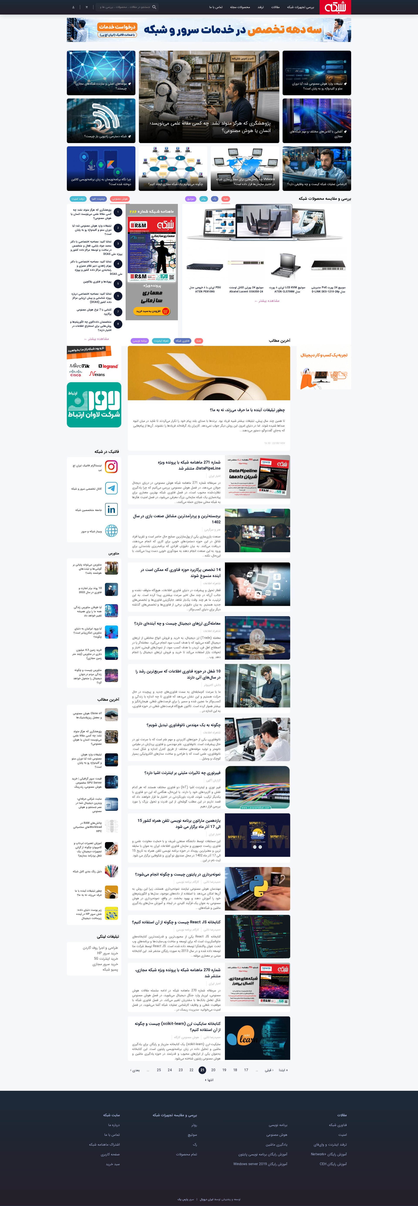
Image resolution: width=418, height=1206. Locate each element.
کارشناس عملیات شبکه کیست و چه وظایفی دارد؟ (317, 184)
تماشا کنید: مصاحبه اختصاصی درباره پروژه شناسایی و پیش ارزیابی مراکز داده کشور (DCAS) (91, 298)
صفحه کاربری (110, 1154)
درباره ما (114, 1125)
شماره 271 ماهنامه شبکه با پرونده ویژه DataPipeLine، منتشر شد (189, 465)
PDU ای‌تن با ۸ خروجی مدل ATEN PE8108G (205, 289)
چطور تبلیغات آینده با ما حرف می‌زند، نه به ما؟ (247, 410)
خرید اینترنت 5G (106, 958)
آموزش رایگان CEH (333, 1164)
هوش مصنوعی (276, 1135)
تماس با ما (215, 7)
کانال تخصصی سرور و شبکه (86, 489)
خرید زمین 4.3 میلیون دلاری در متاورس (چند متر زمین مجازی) (87, 654)
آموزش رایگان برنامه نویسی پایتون (262, 1154)
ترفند (261, 7)
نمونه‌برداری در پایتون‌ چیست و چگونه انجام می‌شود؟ (178, 874)
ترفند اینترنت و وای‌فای (330, 1144)
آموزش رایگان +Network (329, 1154)
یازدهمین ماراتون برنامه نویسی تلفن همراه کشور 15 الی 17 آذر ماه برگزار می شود (179, 824)
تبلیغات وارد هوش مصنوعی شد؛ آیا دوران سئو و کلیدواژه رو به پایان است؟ (317, 86)
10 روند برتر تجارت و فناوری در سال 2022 (90, 590)
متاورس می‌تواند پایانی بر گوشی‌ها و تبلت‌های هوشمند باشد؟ (87, 569)
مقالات (275, 7)
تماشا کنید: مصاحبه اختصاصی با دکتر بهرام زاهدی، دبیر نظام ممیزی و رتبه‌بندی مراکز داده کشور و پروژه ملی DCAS (96, 268)
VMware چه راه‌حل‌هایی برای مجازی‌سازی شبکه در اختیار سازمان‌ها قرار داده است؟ (245, 182)
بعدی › (135, 1070)
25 (159, 1070)
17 (246, 1070)
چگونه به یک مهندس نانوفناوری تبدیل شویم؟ (184, 725)
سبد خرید (113, 1164)
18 (235, 1070)
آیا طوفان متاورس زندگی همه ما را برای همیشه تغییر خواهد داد (88, 611)
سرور (185, 1199)
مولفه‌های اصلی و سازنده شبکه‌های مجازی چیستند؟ (101, 86)
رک (195, 1144)
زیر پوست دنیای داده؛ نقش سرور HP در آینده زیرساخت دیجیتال (89, 914)
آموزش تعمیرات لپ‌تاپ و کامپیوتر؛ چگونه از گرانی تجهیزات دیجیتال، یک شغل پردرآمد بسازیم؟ (88, 849)
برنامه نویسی (278, 1125)
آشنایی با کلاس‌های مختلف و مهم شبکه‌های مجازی (316, 134)
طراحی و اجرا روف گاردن (100, 948)
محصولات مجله (240, 7)
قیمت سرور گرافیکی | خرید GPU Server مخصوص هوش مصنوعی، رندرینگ (87, 783)
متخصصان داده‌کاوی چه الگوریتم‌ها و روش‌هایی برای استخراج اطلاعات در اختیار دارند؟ (90, 326)
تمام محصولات (186, 1154)
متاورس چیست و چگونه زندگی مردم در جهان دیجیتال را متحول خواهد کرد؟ (87, 676)
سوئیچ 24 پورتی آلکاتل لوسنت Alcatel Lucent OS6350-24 (246, 289)
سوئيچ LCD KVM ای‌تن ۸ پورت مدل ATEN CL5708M (287, 289)
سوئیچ (192, 1135)
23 (181, 1070)
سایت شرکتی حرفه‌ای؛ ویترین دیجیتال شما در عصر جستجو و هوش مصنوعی (89, 805)
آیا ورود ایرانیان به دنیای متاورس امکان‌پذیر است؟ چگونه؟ (88, 633)
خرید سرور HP (107, 953)
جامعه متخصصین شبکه (88, 510)
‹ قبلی (269, 1070)
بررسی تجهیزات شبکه (300, 7)
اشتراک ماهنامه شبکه (104, 1144)
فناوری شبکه (338, 1125)
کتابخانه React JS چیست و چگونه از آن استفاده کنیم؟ (176, 922)
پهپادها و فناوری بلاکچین (97, 282)
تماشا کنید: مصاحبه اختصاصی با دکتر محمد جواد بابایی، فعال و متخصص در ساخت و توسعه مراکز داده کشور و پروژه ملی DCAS (96, 248)
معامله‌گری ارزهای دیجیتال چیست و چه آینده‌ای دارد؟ (177, 624)
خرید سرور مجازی (105, 964)
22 (192, 1070)
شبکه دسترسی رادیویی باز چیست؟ (105, 136)
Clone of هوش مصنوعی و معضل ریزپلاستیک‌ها (87, 715)
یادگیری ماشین (276, 1144)
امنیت (342, 1135)
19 (224, 1070)
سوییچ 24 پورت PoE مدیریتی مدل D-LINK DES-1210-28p (328, 289)
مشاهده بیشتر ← (266, 301)
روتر (194, 1125)
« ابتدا (283, 1070)
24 (170, 1070)
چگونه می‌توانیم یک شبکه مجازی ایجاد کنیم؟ (175, 184)
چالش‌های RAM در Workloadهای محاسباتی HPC (87, 827)
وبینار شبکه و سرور (91, 531)
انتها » (209, 1080)
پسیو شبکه (110, 969)
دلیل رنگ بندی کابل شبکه (87, 871)
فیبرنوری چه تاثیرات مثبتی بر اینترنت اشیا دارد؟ (183, 773)
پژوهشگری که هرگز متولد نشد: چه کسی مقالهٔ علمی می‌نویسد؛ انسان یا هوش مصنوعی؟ (91, 214)
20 (213, 1070)
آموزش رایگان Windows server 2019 (260, 1164)
